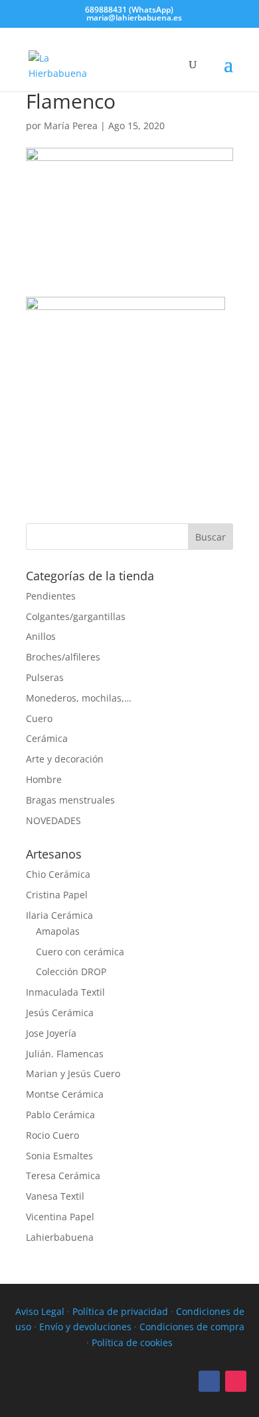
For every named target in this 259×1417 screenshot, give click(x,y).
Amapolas (58, 931)
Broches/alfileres (63, 657)
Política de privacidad (120, 1311)
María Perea (71, 125)
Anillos (41, 636)
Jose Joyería (51, 1033)
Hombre (44, 779)
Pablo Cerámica (60, 1114)
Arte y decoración (65, 759)
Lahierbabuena (60, 1237)
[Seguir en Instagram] (235, 1381)
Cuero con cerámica (80, 951)
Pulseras (45, 677)
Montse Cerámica (65, 1094)
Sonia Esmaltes (59, 1155)
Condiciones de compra (191, 1326)
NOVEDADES (53, 820)
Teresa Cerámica (63, 1175)
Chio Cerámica (58, 874)
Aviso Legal (39, 1311)
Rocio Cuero (52, 1135)
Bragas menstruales (70, 800)
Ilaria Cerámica (59, 915)
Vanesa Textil (55, 1196)
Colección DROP (71, 971)
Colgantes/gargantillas (76, 616)
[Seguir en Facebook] (209, 1381)
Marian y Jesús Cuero (73, 1073)
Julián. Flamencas (65, 1053)
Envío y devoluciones (85, 1326)
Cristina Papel (57, 894)
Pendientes (51, 596)
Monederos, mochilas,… (78, 698)
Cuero (39, 718)
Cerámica (47, 738)
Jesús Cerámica (60, 1012)
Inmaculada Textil (65, 992)
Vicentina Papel (60, 1216)
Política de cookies (132, 1342)
